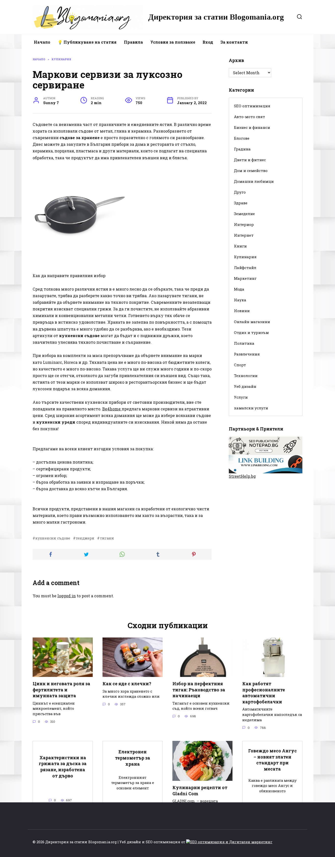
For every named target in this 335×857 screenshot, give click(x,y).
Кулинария (245, 256)
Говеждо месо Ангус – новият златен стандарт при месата (272, 760)
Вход (208, 42)
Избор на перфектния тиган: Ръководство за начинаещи (198, 689)
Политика (244, 343)
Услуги (241, 397)
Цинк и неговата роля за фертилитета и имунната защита (61, 689)
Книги (240, 246)
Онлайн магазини (252, 321)
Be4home (112, 408)
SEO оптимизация (252, 105)
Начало (42, 42)
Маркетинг (245, 278)
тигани (107, 538)
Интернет (244, 235)
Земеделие (244, 213)
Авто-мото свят (249, 116)
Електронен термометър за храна (132, 758)
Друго (240, 192)
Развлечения (247, 354)
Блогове (241, 138)
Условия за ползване (172, 42)
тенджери (85, 538)
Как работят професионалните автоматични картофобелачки (263, 693)
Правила (133, 42)
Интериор (244, 224)
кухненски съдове (52, 538)
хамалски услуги (251, 407)
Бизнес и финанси (252, 127)
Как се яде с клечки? (127, 683)
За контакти (234, 42)
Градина (242, 149)
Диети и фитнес (250, 159)
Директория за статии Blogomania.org (216, 16)
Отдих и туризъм (251, 332)
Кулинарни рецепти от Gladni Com (199, 790)
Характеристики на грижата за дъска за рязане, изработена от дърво (63, 766)
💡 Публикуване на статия (87, 42)
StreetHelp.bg (242, 476)
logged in (66, 595)
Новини (242, 310)
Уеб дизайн (245, 386)
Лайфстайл (245, 267)
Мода (239, 289)
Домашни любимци (254, 181)
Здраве (240, 202)
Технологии (246, 375)
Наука (240, 299)
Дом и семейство (251, 170)
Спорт (240, 364)
